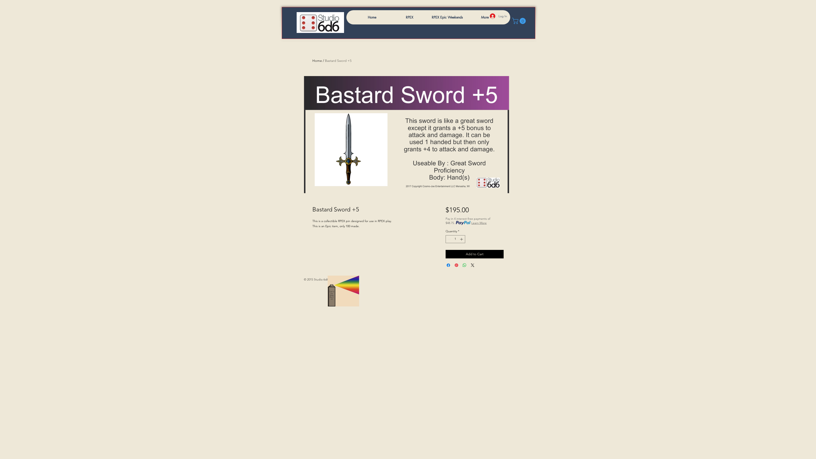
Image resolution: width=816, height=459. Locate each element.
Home (317, 61)
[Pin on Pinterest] (456, 265)
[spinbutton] (455, 239)
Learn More (479, 223)
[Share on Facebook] (448, 265)
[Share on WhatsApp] (464, 265)
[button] (519, 21)
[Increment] (462, 239)
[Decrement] (449, 239)
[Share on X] (472, 265)
